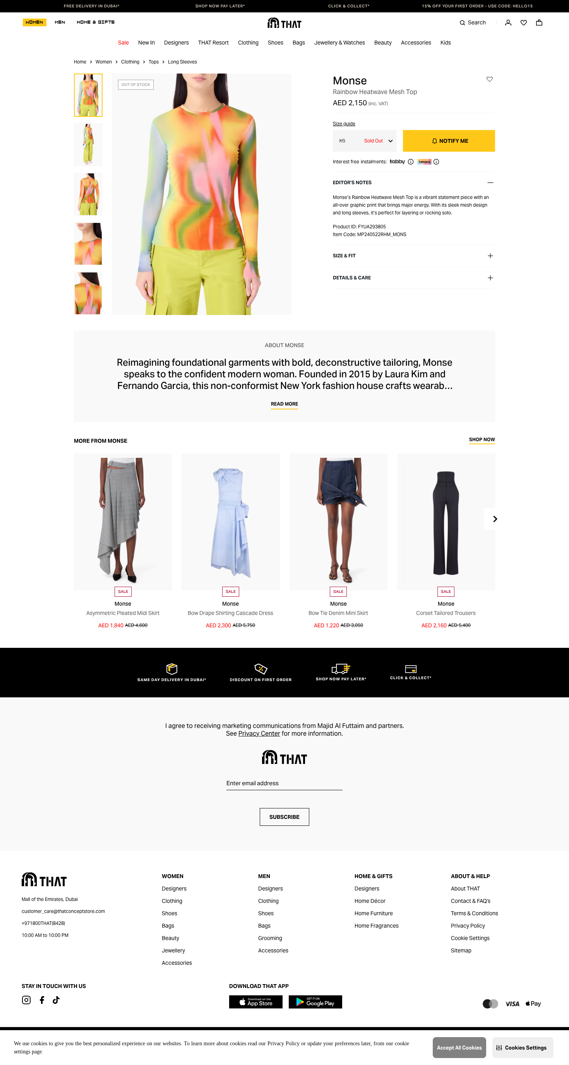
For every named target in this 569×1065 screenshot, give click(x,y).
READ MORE (284, 404)
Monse (350, 80)
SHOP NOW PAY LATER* (220, 6)
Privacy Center (259, 733)
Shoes (275, 42)
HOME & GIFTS (96, 22)
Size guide (344, 124)
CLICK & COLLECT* (349, 6)
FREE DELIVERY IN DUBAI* (92, 6)
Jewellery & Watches (339, 42)
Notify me (453, 140)
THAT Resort (213, 42)
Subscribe (284, 816)
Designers (176, 42)
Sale (123, 42)
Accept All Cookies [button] (459, 1047)
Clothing (248, 42)
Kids (445, 42)
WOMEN (34, 22)
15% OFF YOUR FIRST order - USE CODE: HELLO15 (477, 6)
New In (146, 42)
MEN (60, 22)
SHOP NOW (482, 439)
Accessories (416, 42)
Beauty (383, 42)
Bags (299, 42)
